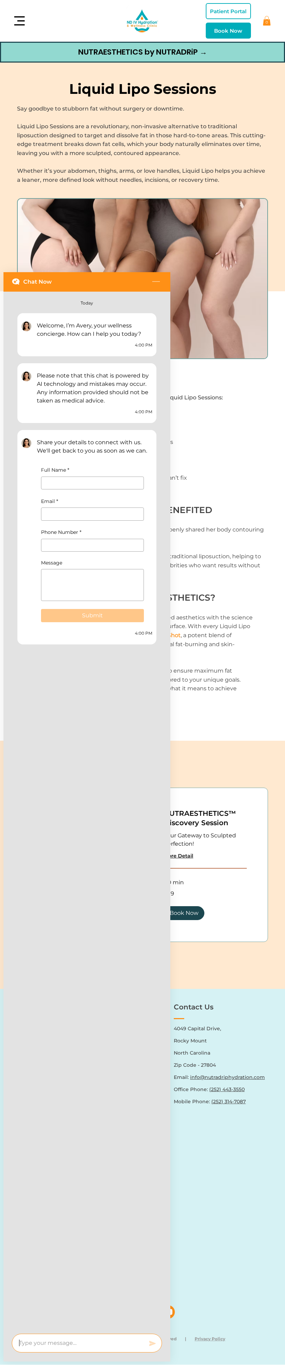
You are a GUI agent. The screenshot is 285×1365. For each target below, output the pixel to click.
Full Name (55, 470)
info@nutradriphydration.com (227, 1077)
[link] (205, 818)
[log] (86, 811)
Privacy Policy (210, 1338)
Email (49, 501)
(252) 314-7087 (228, 1101)
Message (51, 563)
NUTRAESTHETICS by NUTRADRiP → (142, 52)
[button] (267, 20)
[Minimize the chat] (156, 281)
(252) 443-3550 (227, 1089)
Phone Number (61, 532)
